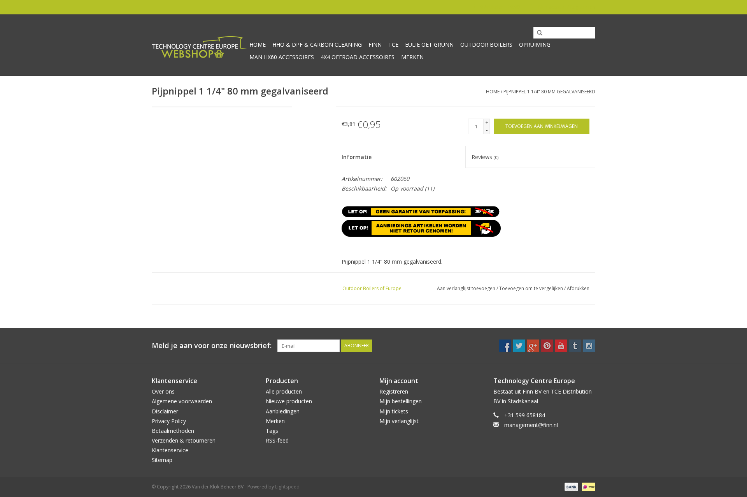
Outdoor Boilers (486, 44)
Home (257, 44)
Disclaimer (165, 411)
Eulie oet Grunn (429, 44)
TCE (393, 44)
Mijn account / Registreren (566, 7)
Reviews (485, 157)
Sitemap (162, 460)
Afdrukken (578, 288)
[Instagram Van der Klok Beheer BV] (589, 346)
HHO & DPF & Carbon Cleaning (317, 44)
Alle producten (284, 391)
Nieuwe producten (289, 401)
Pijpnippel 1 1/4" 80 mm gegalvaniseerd (549, 91)
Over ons (163, 391)
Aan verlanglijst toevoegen (466, 288)
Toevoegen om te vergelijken (531, 288)
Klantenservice (170, 450)
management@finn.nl (531, 425)
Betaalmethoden (173, 430)
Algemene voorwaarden (182, 401)
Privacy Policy (169, 421)
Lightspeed (287, 486)
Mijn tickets (393, 411)
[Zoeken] (537, 33)
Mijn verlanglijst (399, 421)
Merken (412, 57)
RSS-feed (277, 440)
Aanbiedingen (283, 411)
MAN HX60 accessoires (281, 57)
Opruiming (535, 44)
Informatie (357, 157)
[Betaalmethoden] (570, 486)
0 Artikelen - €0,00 (500, 7)
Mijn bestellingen (400, 401)
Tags (272, 430)
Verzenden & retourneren (184, 440)
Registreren (393, 391)
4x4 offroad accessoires (358, 57)
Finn (375, 44)
